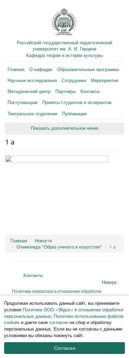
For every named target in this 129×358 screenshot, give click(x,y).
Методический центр (29, 91)
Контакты (90, 91)
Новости (43, 240)
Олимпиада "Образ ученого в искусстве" (59, 246)
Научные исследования (32, 80)
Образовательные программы (88, 69)
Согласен (64, 348)
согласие (58, 322)
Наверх (109, 282)
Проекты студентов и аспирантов (76, 102)
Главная (16, 69)
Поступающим (22, 102)
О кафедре (40, 69)
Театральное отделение (32, 113)
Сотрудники (74, 80)
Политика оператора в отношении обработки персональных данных (56, 294)
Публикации (74, 113)
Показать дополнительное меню (64, 128)
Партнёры (65, 91)
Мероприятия (104, 80)
